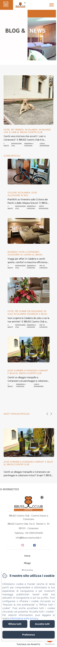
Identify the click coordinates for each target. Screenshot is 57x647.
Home (27, 555)
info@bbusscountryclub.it (28, 537)
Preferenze (28, 634)
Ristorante (27, 570)
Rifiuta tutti (14, 623)
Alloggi (27, 562)
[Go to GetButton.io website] (50, 644)
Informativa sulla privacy (24, 618)
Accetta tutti (42, 623)
